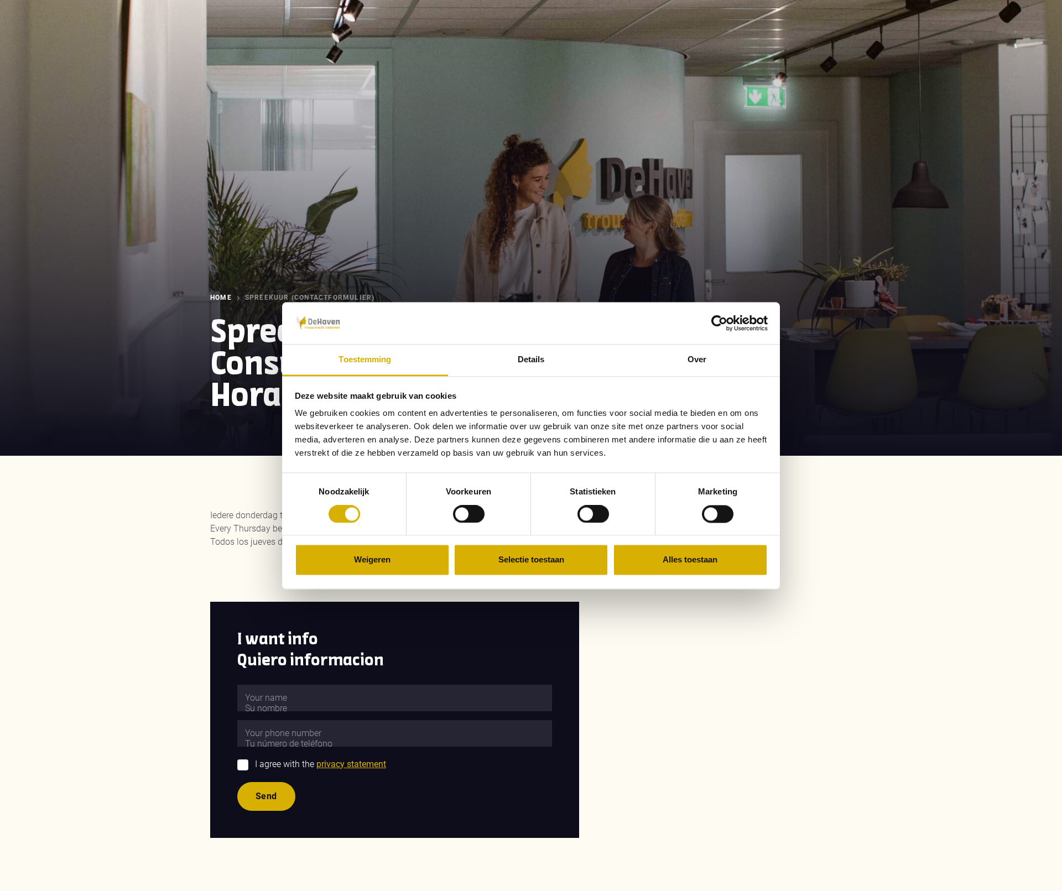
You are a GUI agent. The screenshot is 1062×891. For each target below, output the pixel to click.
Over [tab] (697, 359)
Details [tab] (531, 359)
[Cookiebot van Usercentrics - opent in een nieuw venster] (719, 323)
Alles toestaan (690, 560)
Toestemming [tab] (365, 359)
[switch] (469, 514)
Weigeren (372, 560)
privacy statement (351, 764)
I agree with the (320, 764)
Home (221, 297)
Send (266, 796)
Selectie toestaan (531, 560)
